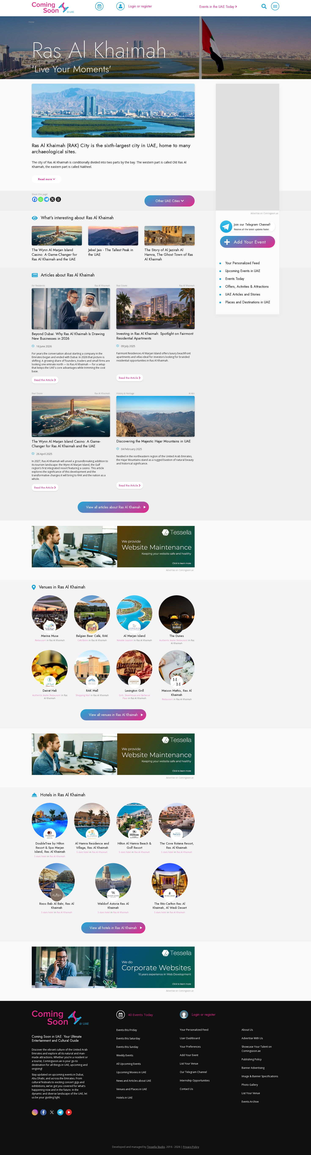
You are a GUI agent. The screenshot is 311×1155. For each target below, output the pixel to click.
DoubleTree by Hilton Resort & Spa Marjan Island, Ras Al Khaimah (49, 848)
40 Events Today (140, 1015)
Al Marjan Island (134, 636)
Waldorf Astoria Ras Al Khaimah (113, 906)
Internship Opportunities (194, 1080)
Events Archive (250, 1101)
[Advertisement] (247, 147)
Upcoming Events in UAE (242, 270)
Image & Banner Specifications (260, 1076)
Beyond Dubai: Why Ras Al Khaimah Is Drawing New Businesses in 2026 (68, 336)
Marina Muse (49, 636)
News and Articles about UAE (133, 1080)
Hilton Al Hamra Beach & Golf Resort (134, 846)
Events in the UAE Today (217, 6)
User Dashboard (190, 1038)
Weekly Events (124, 1055)
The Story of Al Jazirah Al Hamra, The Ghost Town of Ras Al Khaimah (168, 254)
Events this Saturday (128, 1038)
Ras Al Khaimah (102, 285)
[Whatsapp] (40, 199)
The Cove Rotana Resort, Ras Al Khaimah (177, 846)
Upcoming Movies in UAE (131, 1072)
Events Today (234, 278)
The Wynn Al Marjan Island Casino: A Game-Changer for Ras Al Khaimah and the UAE (54, 254)
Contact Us (186, 1089)
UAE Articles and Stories (242, 294)
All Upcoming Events (128, 1064)
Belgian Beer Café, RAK (92, 636)
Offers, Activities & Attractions (247, 286)
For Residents (38, 285)
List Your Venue (189, 1063)
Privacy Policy (191, 1147)
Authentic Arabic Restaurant (173, 640)
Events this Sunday (127, 1047)
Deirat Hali (50, 691)
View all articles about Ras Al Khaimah (113, 507)
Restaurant (40, 640)
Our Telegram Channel (193, 1072)
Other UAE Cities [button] (168, 200)
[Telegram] (46, 199)
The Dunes (176, 636)
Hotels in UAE (124, 1097)
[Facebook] (34, 199)
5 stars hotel (40, 856)
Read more (45, 179)
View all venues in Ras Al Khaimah (113, 714)
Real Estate (121, 285)
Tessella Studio (156, 1147)
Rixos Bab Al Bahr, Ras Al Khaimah (56, 906)
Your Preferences (190, 1046)
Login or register (140, 6)
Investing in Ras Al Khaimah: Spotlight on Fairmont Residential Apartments (154, 336)
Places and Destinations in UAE (247, 302)
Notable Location (125, 640)
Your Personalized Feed (242, 263)
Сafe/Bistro (82, 640)
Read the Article (44, 380)
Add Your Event (250, 241)
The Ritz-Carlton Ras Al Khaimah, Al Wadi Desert (170, 906)
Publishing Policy (251, 1059)
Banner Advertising (253, 1068)
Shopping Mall (83, 695)
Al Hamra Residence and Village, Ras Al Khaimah (92, 846)
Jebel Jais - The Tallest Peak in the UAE (110, 252)
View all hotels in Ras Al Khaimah (113, 927)
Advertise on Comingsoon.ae (264, 213)
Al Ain (192, 393)
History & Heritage (125, 393)
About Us (247, 1030)
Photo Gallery (250, 1085)
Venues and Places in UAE (131, 1089)
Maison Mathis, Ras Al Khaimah (177, 693)
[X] (52, 199)
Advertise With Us (252, 1038)
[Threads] (58, 199)
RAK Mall (92, 691)
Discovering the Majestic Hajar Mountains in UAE (153, 441)
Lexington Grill (134, 691)
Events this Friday (126, 1030)
